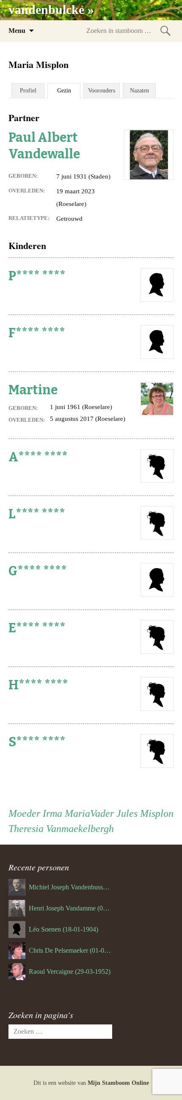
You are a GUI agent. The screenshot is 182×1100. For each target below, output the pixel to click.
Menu (16, 30)
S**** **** (37, 742)
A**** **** (38, 457)
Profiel (28, 90)
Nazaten (139, 90)
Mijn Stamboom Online (118, 1083)
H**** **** (38, 685)
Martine (33, 390)
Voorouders (101, 90)
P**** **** (37, 276)
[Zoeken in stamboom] (165, 30)
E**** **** (37, 628)
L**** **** (36, 514)
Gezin (64, 90)
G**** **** (37, 571)
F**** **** (36, 333)
